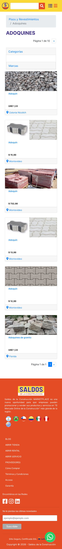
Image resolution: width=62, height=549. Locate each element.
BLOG (8, 439)
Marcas (13, 65)
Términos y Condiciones (16, 474)
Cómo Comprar (12, 468)
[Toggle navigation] (55, 6)
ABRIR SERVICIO (13, 456)
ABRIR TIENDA (12, 445)
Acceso (9, 480)
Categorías (15, 51)
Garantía (9, 485)
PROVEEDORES (12, 462)
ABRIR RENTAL (12, 450)
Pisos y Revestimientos (24, 19)
